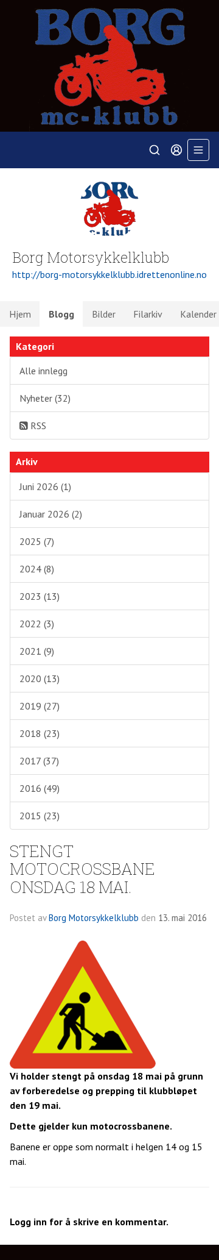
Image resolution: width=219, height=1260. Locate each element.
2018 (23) (39, 733)
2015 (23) (39, 816)
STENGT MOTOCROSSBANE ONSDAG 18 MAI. (82, 868)
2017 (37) (39, 761)
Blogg (61, 314)
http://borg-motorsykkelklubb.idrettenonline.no (109, 274)
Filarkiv (147, 314)
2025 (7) (36, 541)
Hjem (20, 314)
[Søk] (154, 150)
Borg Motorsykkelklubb (94, 918)
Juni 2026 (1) (45, 486)
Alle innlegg (43, 371)
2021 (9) (36, 651)
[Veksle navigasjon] (198, 150)
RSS (37, 425)
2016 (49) (39, 788)
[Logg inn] (176, 150)
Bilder (104, 314)
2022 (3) (36, 624)
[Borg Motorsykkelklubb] (109, 66)
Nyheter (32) (45, 398)
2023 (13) (39, 596)
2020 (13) (39, 678)
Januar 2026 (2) (50, 514)
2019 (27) (39, 706)
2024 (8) (36, 569)
